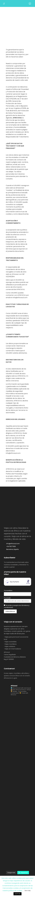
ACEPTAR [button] (17, 894)
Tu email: (7, 598)
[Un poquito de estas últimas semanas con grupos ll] (17, 769)
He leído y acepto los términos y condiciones (16, 606)
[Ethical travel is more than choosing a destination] (17, 712)
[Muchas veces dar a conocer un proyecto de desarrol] (17, 740)
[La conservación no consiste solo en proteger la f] (17, 827)
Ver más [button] (27, 890)
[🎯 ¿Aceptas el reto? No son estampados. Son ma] (17, 855)
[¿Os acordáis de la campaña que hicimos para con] (17, 798)
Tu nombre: (8, 590)
